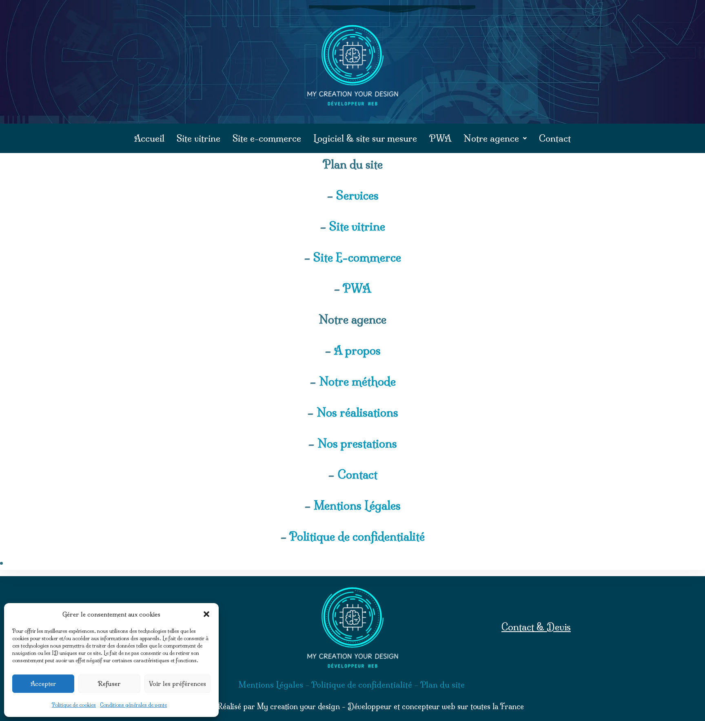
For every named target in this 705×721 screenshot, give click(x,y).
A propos (357, 350)
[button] (206, 614)
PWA (440, 138)
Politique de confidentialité (357, 536)
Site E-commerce (357, 257)
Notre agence (491, 138)
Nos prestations (357, 443)
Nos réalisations (357, 412)
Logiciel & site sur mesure (365, 138)
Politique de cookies (74, 705)
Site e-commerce (267, 138)
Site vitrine (198, 138)
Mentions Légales (357, 505)
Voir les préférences (177, 684)
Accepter (43, 684)
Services (357, 195)
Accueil (149, 138)
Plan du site (442, 684)
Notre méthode (357, 381)
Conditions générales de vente (133, 705)
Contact (555, 138)
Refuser (109, 684)
